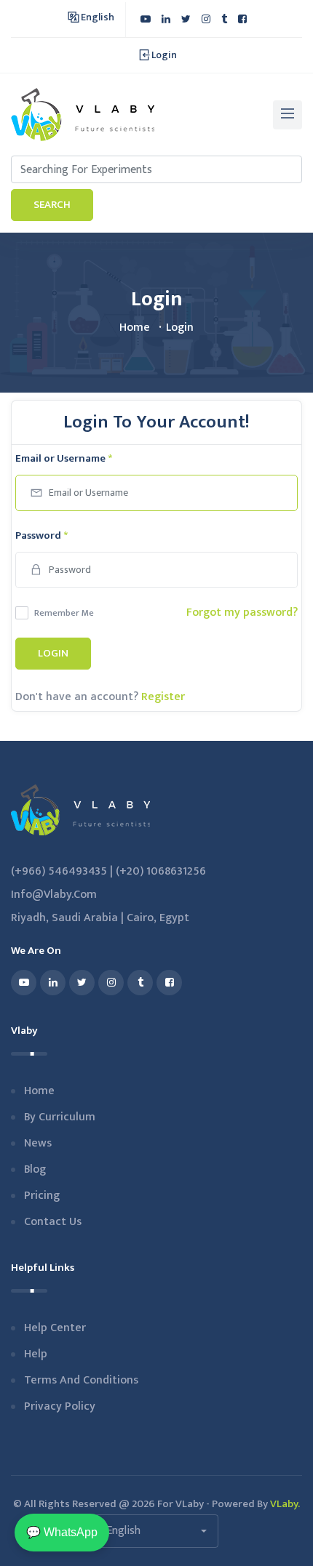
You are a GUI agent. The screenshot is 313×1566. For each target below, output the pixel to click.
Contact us (53, 1222)
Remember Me (64, 613)
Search (52, 205)
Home (134, 327)
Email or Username (63, 458)
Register (163, 697)
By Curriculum (59, 1117)
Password (41, 535)
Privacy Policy (59, 1406)
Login (53, 653)
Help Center (55, 1328)
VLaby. (285, 1504)
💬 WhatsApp (62, 1532)
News (38, 1143)
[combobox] (156, 1531)
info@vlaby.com (54, 894)
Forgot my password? (242, 612)
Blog (35, 1169)
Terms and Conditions (81, 1380)
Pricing (42, 1195)
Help (35, 1354)
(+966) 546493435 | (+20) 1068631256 (108, 871)
